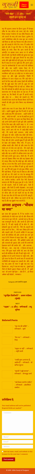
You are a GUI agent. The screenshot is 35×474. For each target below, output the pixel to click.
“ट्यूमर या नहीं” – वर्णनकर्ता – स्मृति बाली (24, 350)
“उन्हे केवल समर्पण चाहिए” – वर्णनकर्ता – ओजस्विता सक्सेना (23, 385)
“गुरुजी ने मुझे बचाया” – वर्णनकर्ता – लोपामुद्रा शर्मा (23, 372)
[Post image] (7, 329)
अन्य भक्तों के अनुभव (21, 282)
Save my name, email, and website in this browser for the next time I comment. (17, 453)
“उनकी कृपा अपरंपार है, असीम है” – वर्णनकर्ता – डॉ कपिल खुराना (23, 363)
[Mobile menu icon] (32, 5)
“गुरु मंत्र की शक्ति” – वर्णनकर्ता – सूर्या (22, 327)
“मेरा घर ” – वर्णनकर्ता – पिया (23, 338)
